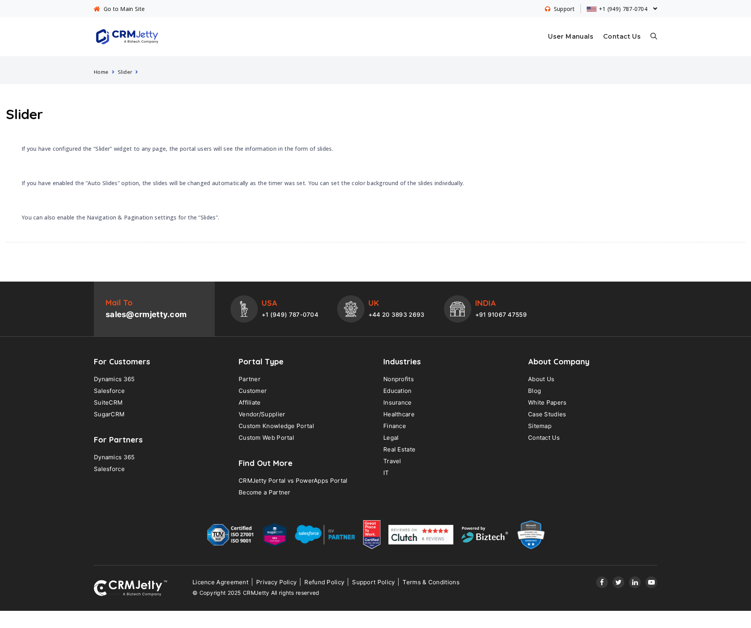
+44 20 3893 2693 (396, 314)
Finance (394, 426)
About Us (541, 379)
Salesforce (109, 390)
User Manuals (570, 36)
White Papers (547, 402)
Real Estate (399, 449)
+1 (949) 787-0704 (290, 314)
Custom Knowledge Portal (276, 426)
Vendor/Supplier (262, 414)
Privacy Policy (276, 582)
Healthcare (399, 414)
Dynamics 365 (114, 379)
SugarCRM (109, 414)
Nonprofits (398, 379)
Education (397, 390)
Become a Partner (265, 492)
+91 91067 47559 (501, 314)
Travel (392, 461)
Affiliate (250, 402)
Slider (125, 71)
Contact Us (622, 36)
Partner (250, 379)
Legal (391, 437)
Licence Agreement (220, 582)
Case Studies (547, 414)
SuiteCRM (108, 402)
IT (386, 472)
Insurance (397, 402)
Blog (534, 390)
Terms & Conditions (430, 582)
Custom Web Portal (266, 437)
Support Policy (373, 582)
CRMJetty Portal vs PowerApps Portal (293, 480)
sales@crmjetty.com (146, 314)
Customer (253, 390)
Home (101, 71)
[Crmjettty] (130, 588)
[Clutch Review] (420, 536)
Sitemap (540, 426)
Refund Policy (324, 582)
